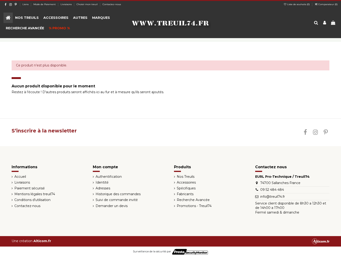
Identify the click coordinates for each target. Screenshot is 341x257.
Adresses (103, 188)
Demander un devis (112, 206)
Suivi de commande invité (117, 200)
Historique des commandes (118, 194)
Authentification (109, 177)
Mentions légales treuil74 (34, 194)
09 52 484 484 (272, 190)
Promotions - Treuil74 (194, 206)
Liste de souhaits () (298, 4)
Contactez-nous (112, 4)
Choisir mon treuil (87, 4)
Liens (26, 4)
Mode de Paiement (44, 4)
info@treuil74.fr (272, 196)
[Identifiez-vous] (324, 23)
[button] (27, 18)
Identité (102, 182)
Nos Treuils (185, 177)
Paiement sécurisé (29, 188)
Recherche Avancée (193, 200)
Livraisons (66, 4)
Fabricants (185, 194)
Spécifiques (186, 188)
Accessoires (186, 182)
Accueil (20, 177)
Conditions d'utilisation (32, 200)
